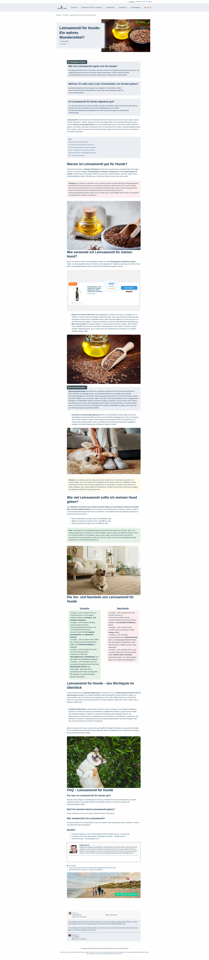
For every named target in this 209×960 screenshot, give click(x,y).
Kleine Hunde (76, 518)
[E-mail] (70, 858)
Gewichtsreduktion (73, 176)
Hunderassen (123, 7)
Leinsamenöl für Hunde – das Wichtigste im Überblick (82, 152)
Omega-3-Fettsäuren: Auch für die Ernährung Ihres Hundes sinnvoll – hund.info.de (100, 834)
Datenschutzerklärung (105, 948)
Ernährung (74, 7)
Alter (68, 509)
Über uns (115, 948)
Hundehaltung (110, 7)
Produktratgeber (135, 7)
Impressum (95, 948)
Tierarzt (133, 261)
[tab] (73, 302)
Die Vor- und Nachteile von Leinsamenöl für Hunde (81, 150)
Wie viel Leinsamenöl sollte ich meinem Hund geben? (82, 147)
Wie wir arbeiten (124, 948)
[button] (150, 7)
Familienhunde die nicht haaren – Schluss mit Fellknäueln (86, 869)
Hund (120, 129)
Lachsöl (90, 728)
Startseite (58, 15)
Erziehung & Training (87, 7)
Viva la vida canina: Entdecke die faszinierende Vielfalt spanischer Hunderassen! (92, 867)
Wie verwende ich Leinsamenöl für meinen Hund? (81, 144)
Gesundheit (98, 7)
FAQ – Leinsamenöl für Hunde (76, 155)
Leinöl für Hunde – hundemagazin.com (85, 839)
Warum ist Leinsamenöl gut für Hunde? (78, 142)
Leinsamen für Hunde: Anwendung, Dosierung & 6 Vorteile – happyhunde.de (98, 836)
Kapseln (136, 417)
